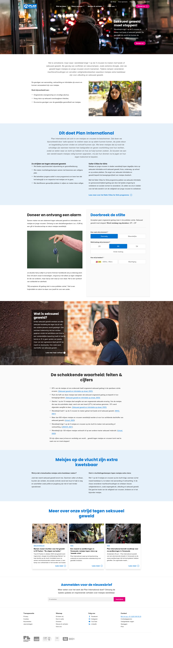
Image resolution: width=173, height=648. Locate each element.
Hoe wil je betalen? (97, 257)
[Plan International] (30, 6)
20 (99, 246)
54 (137, 246)
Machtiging (132, 262)
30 (118, 246)
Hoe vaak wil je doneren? (99, 232)
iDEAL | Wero (107, 262)
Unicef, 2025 (69, 420)
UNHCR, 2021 (67, 427)
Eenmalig (104, 236)
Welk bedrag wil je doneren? (100, 242)
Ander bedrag (118, 252)
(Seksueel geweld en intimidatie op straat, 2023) (75, 391)
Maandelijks (132, 236)
